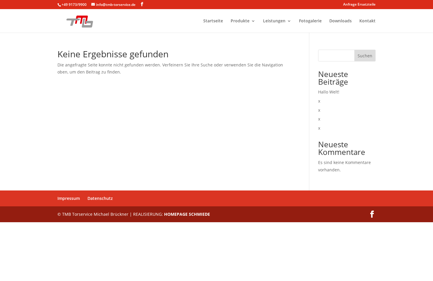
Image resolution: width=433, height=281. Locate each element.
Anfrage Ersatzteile (359, 5)
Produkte (240, 21)
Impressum (68, 198)
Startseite (213, 21)
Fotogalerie (310, 21)
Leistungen (274, 21)
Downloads (340, 21)
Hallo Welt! (328, 92)
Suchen (365, 55)
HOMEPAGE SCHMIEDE (187, 214)
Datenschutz (100, 198)
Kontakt (367, 21)
